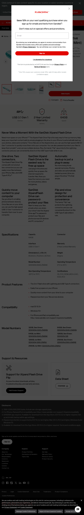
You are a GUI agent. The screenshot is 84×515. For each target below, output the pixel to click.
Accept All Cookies (72, 511)
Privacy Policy (59, 64)
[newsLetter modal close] (69, 8)
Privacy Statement (10, 507)
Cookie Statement (26, 507)
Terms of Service (40, 67)
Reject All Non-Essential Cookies (50, 511)
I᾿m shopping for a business (42, 60)
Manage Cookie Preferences (25, 511)
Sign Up (42, 53)
